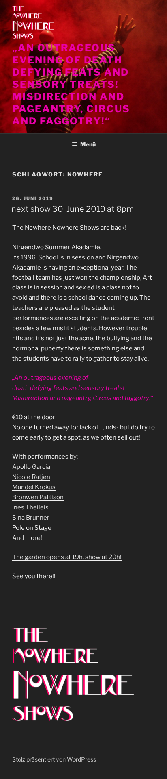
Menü (88, 144)
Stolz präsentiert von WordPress (54, 759)
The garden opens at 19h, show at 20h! (67, 557)
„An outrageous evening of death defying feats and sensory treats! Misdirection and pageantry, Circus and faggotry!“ (71, 84)
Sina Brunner (30, 517)
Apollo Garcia (31, 466)
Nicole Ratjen (31, 477)
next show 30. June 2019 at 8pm (72, 209)
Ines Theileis (30, 507)
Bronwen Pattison (38, 497)
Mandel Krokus (34, 487)
